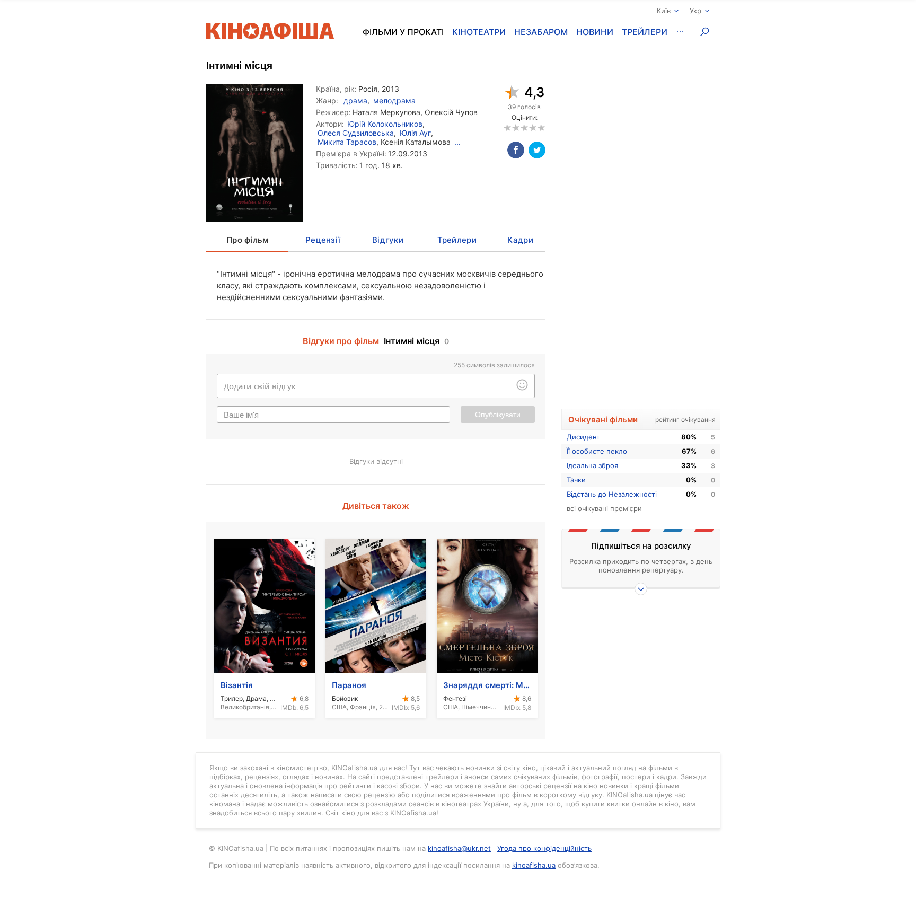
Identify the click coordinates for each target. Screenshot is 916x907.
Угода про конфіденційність (544, 848)
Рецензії (322, 240)
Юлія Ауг (415, 132)
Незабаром (541, 32)
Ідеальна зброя (592, 465)
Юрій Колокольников (384, 123)
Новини (594, 32)
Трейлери (644, 32)
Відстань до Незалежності (612, 494)
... (457, 141)
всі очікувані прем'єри (604, 508)
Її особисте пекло (597, 451)
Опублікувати (498, 414)
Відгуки (387, 240)
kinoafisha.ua (534, 865)
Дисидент (583, 437)
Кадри (520, 240)
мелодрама (394, 100)
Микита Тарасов (347, 141)
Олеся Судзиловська (356, 132)
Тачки (576, 479)
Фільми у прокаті (403, 32)
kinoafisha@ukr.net (459, 848)
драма (355, 100)
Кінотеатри (479, 32)
